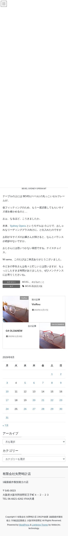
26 (25, 409)
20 (34, 400)
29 (52, 409)
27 (34, 409)
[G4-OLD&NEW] (52, 335)
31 (7, 417)
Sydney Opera (18, 225)
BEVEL (25, 282)
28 (42, 409)
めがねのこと (38, 282)
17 (7, 400)
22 (52, 400)
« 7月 (6, 425)
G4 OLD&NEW (14, 330)
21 (42, 400)
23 (60, 400)
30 (60, 409)
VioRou (36, 304)
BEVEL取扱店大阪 (33, 286)
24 (7, 409)
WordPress (24, 525)
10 (7, 391)
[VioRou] (16, 308)
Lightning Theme (40, 525)
